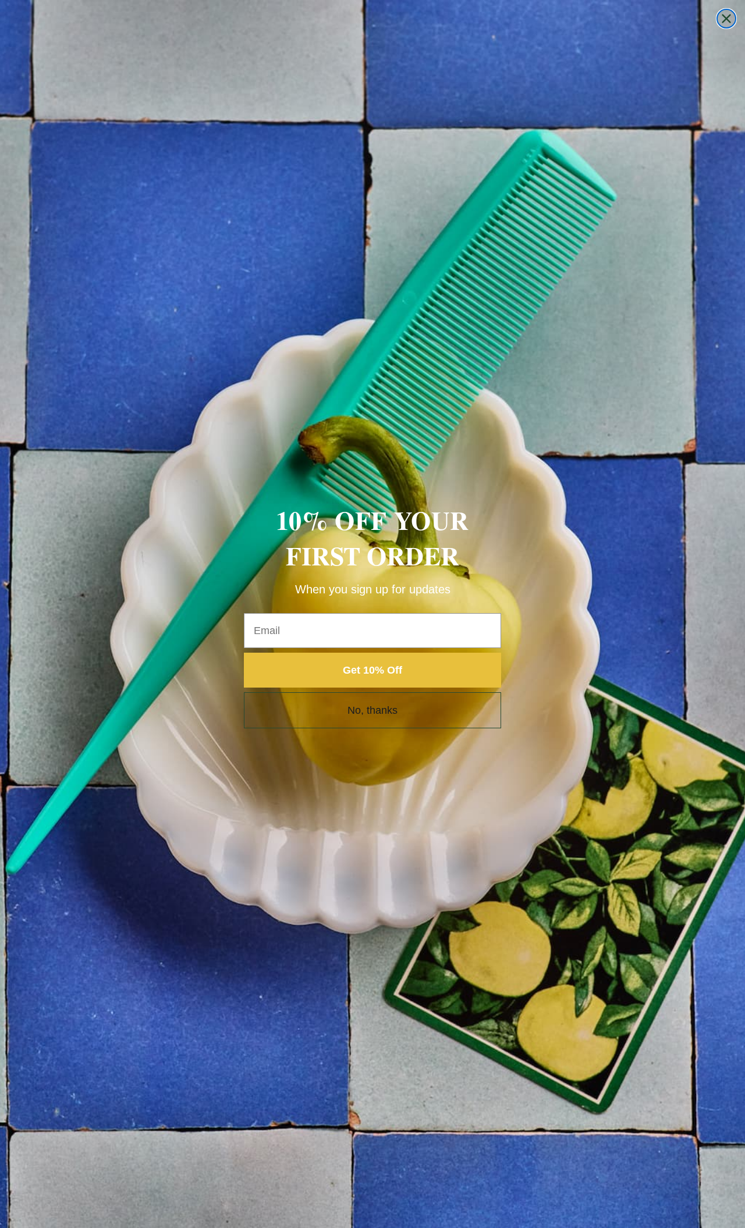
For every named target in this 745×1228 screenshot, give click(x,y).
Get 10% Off (372, 670)
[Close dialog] (726, 18)
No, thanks (372, 710)
